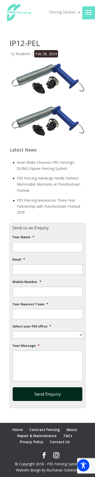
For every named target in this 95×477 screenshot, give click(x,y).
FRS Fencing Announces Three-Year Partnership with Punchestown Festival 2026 (48, 206)
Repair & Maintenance (36, 435)
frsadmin (23, 53)
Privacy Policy (31, 441)
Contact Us (60, 441)
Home (17, 429)
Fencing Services (62, 12)
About (71, 429)
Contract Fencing (44, 429)
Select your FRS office (31, 326)
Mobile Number (26, 282)
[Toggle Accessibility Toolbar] (83, 465)
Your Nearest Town (30, 304)
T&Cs (67, 435)
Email (18, 260)
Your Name (23, 237)
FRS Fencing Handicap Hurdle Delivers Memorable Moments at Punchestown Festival (48, 184)
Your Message (26, 346)
